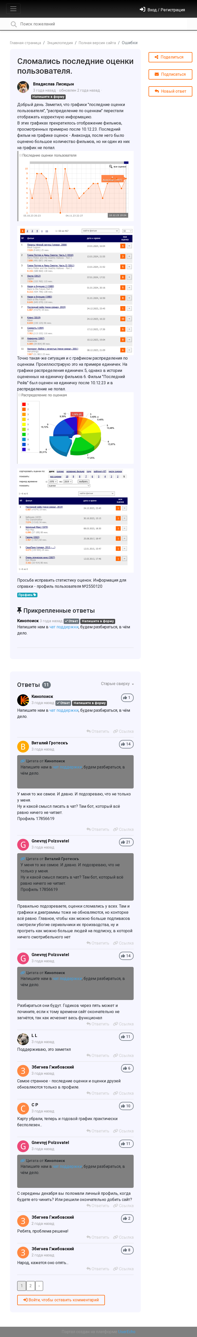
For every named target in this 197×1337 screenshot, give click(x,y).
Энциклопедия (60, 43)
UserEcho (126, 1331)
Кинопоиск (28, 620)
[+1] (125, 698)
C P (35, 1104)
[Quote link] (23, 761)
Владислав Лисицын (53, 84)
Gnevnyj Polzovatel (50, 841)
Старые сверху (116, 683)
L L (34, 1035)
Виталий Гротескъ (50, 742)
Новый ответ (173, 91)
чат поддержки (64, 626)
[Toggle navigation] (13, 9)
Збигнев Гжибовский (53, 1067)
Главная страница (25, 43)
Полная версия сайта (97, 43)
